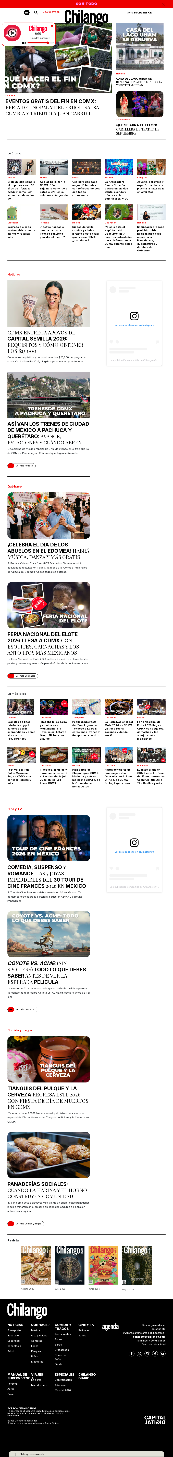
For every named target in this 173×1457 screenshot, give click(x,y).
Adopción (60, 1385)
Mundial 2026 (63, 1390)
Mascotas (37, 1361)
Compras (142, 177)
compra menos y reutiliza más (21, 232)
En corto (36, 1379)
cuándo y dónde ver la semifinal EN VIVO (116, 190)
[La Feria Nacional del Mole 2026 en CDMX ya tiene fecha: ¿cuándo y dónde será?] (119, 707)
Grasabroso (62, 1349)
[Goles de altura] (137, 1266)
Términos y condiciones (151, 1340)
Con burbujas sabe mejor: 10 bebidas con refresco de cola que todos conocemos (86, 188)
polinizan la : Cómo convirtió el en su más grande (54, 188)
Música (11, 177)
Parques (36, 1351)
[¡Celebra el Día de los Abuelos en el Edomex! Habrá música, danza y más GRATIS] (48, 515)
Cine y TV (14, 809)
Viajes (37, 1375)
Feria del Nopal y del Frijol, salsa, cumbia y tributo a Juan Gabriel (53, 107)
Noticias (120, 73)
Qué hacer (11, 95)
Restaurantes (63, 1334)
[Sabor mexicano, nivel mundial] (103, 1265)
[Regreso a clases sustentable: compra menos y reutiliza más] (21, 212)
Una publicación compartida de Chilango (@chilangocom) (140, 360)
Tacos (58, 1339)
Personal (44, 222)
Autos (11, 1388)
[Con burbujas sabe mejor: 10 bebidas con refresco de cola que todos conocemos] (86, 167)
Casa (10, 1394)
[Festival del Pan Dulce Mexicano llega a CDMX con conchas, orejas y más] (21, 755)
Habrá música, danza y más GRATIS (48, 551)
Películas (83, 1330)
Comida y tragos (19, 1030)
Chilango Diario (87, 1376)
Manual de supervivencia (20, 1376)
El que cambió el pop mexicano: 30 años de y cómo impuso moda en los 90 (21, 190)
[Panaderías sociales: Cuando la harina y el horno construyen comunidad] (48, 1155)
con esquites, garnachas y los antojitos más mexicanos (43, 643)
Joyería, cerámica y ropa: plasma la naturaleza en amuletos (151, 186)
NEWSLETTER (51, 12)
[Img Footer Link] (110, 1327)
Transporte (78, 717)
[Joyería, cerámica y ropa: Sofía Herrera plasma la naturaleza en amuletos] (151, 167)
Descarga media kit (154, 1325)
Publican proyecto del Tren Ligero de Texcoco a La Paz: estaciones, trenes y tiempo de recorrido (86, 728)
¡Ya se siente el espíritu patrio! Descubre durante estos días (118, 237)
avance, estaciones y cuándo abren (48, 433)
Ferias (140, 717)
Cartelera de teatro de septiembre (137, 129)
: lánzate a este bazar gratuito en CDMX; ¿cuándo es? (86, 233)
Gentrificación (63, 1379)
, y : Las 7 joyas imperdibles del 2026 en (46, 876)
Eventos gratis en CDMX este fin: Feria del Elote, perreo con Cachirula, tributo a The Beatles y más (151, 776)
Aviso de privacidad (154, 1344)
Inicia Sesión (143, 12)
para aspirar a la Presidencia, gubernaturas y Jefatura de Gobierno (150, 238)
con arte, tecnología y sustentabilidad (139, 82)
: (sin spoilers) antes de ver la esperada (46, 972)
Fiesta (58, 1364)
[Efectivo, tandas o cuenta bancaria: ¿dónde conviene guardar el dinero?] (54, 212)
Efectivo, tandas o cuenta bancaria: (52, 232)
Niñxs (34, 1356)
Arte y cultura (123, 119)
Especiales (64, 1375)
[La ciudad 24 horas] (69, 1265)
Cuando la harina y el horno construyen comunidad (47, 1190)
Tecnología (14, 1346)
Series (82, 1335)
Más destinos (39, 1385)
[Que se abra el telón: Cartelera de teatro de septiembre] (140, 104)
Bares (75, 177)
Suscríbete (159, 1329)
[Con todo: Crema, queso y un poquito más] (36, 1265)
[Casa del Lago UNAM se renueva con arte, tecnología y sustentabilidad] (140, 46)
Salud (10, 1351)
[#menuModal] (27, 12)
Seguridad (13, 1340)
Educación (12, 222)
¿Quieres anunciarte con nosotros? (144, 1332)
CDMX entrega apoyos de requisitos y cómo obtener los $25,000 (45, 341)
